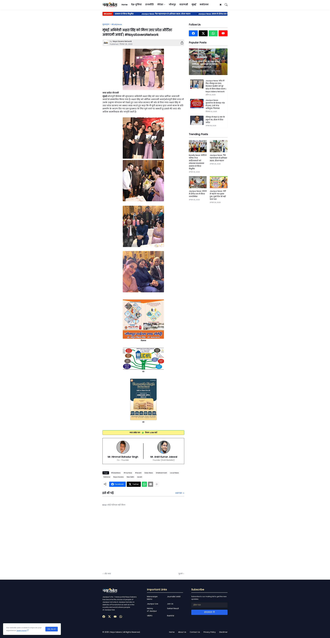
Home (124, 4)
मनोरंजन (204, 4)
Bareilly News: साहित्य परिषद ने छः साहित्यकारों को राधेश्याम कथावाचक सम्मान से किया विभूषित (198, 162)
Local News (174, 473)
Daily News (149, 473)
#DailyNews (116, 24)
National (107, 477)
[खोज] (225, 4)
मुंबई (194, 4)
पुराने (180, 573)
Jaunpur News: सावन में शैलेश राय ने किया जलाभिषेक (207, 14)
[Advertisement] (128, 541)
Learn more (21, 630)
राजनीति (149, 4)
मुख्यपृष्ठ (105, 24)
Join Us (170, 603)
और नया (107, 573)
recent (139, 477)
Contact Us (195, 632)
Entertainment (161, 473)
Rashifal (170, 615)
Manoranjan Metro (152, 597)
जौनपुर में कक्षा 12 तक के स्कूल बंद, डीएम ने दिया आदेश (215, 120)
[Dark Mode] (219, 4)
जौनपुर (172, 4)
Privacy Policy (210, 632)
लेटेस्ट (160, 4)
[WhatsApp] (144, 484)
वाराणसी (183, 4)
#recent (138, 473)
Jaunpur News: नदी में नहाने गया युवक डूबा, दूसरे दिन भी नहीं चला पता (218, 195)
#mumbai (128, 473)
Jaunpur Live (152, 603)
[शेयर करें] (181, 42)
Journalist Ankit (174, 596)
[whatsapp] (213, 33)
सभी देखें (178, 493)
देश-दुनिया (136, 4)
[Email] (150, 484)
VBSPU (149, 615)
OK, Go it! (51, 629)
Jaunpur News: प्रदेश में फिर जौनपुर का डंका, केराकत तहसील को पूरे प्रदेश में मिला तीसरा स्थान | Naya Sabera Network (216, 86)
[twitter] (203, 33)
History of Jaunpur (152, 609)
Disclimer (223, 632)
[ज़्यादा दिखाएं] (156, 484)
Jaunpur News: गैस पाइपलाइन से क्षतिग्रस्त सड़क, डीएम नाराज (153, 14)
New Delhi (130, 477)
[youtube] (223, 33)
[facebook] (193, 33)
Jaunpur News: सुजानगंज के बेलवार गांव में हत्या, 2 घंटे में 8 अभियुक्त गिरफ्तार (215, 104)
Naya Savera (118, 477)
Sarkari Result (173, 608)
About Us (182, 632)
